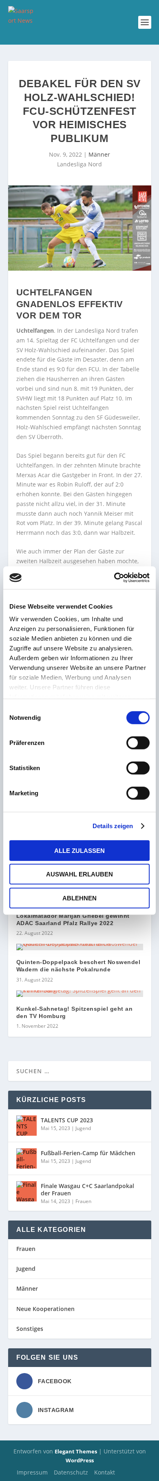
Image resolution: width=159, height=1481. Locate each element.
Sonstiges (29, 1328)
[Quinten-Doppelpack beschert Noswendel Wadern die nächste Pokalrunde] (79, 947)
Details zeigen (113, 825)
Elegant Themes (76, 1451)
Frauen (83, 1201)
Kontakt (104, 1472)
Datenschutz (71, 1472)
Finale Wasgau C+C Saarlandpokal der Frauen (87, 1189)
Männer (99, 154)
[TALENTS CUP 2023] (26, 1125)
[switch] (138, 742)
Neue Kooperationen (45, 1309)
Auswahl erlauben (79, 874)
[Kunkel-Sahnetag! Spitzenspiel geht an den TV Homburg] (79, 993)
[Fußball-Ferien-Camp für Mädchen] (26, 1158)
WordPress (80, 1460)
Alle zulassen (79, 850)
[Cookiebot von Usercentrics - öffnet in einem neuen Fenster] (114, 578)
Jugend (83, 1128)
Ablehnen (79, 897)
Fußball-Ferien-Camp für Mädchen (88, 1153)
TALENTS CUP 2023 (67, 1120)
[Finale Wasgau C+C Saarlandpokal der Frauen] (26, 1191)
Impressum (32, 1472)
